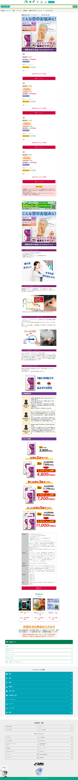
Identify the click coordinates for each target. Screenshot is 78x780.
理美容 (10, 686)
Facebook (8, 754)
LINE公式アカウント (10, 751)
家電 (10, 673)
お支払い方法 (9, 658)
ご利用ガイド (9, 737)
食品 (10, 678)
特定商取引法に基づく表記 (43, 744)
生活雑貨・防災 (13, 695)
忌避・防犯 (12, 691)
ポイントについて (10, 654)
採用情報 (42, 757)
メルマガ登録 (9, 729)
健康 (14, 10)
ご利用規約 (42, 737)
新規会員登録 (9, 726)
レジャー (11, 703)
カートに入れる (40, 78)
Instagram (42, 751)
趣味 (10, 712)
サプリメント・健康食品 (21, 10)
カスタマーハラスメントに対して (11, 744)
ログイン (42, 726)
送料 (7, 646)
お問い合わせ (43, 740)
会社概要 (8, 748)
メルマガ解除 (43, 729)
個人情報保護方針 (43, 754)
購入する (39, 588)
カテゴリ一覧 (5, 6)
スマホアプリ (9, 757)
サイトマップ (43, 748)
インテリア (12, 708)
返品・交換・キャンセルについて (14, 661)
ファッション (12, 699)
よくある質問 (9, 740)
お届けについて (10, 650)
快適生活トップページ (6, 10)
